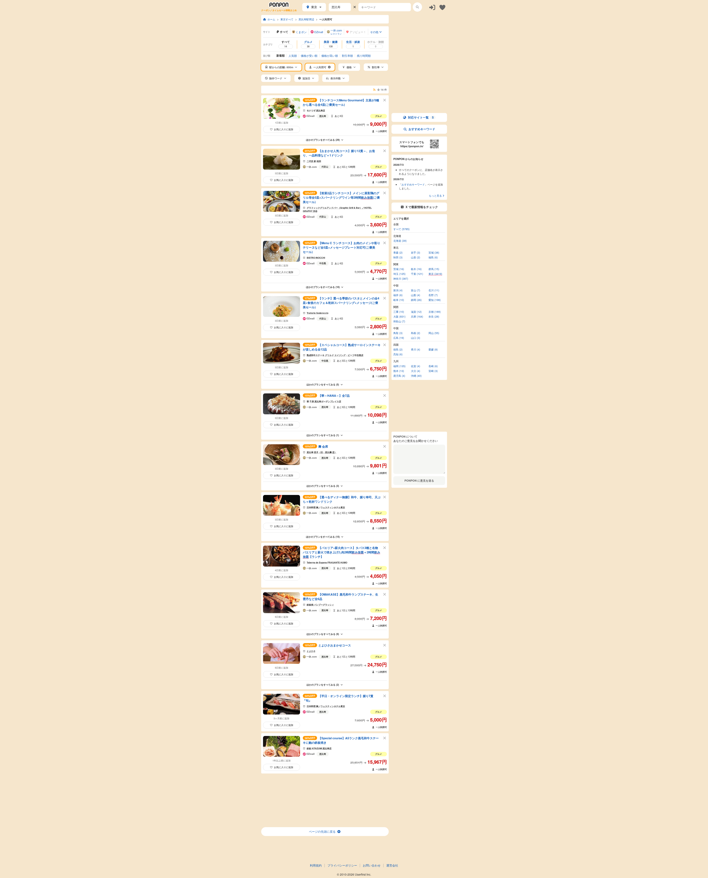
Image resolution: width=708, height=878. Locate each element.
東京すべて (286, 19)
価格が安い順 (309, 55)
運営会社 (392, 865)
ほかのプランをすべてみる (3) (323, 486)
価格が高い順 (329, 55)
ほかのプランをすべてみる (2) (323, 684)
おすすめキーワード (422, 129)
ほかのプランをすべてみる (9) (323, 634)
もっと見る (435, 195)
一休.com (311, 166)
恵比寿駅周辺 (306, 19)
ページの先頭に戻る (322, 831)
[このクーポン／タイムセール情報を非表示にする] (385, 100)
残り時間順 (364, 55)
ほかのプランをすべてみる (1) (323, 435)
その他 (374, 32)
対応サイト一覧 (421, 117)
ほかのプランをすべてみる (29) (323, 139)
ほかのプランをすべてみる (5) (323, 384)
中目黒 (322, 263)
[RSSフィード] (374, 89)
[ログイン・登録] (432, 7)
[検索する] (417, 7)
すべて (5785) (401, 228)
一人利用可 (325, 19)
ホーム (271, 19)
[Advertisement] (325, 800)
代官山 (325, 166)
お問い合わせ (372, 865)
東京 (314, 7)
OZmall (310, 116)
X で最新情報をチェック (422, 207)
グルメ (378, 116)
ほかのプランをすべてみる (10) (323, 287)
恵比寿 (322, 116)
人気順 (293, 55)
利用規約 (316, 865)
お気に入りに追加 (283, 129)
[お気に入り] (442, 7)
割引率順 (347, 55)
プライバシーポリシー (342, 865)
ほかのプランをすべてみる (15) (323, 536)
